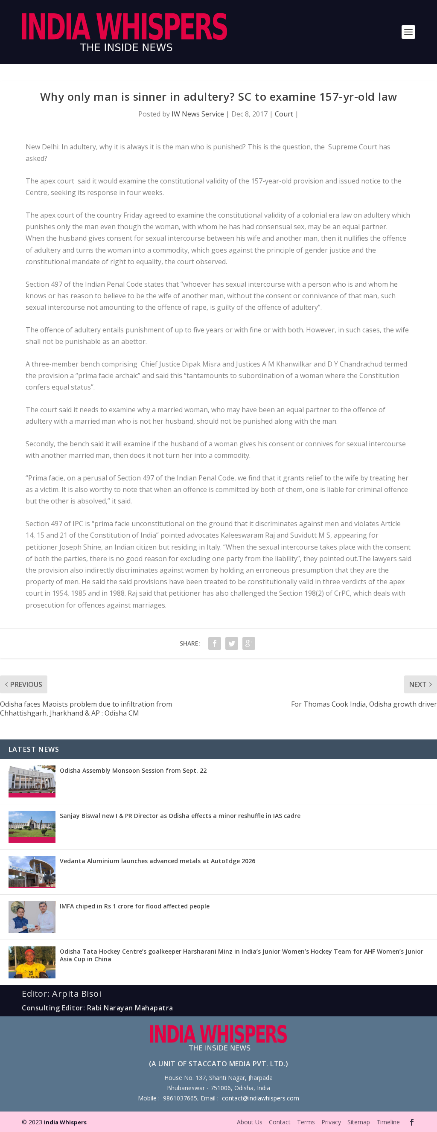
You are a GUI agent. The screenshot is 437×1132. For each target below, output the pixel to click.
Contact (280, 1122)
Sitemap (358, 1122)
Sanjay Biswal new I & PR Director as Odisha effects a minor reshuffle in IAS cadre (180, 816)
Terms (306, 1122)
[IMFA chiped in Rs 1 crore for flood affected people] (32, 917)
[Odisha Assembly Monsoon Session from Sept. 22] (32, 781)
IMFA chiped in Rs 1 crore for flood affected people (135, 906)
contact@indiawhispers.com (260, 1098)
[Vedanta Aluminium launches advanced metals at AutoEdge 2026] (32, 872)
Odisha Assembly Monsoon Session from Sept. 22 (133, 770)
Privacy (331, 1122)
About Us (249, 1122)
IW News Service (198, 114)
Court (284, 114)
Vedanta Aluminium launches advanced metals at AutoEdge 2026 (157, 861)
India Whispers (65, 1122)
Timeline (388, 1122)
